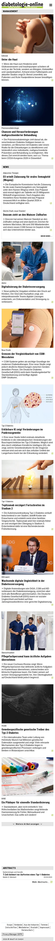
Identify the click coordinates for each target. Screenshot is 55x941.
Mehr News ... (46, 236)
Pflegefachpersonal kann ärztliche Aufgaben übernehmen (26, 658)
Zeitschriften (11, 927)
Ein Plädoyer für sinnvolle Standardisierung (26, 802)
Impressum (44, 927)
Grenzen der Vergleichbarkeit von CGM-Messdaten (23, 355)
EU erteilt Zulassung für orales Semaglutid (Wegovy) (26, 178)
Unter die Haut (9, 59)
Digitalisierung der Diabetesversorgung (23, 286)
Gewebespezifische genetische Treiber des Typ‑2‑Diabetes (25, 731)
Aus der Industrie (31, 925)
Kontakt (34, 927)
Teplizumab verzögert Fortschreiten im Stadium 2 (23, 507)
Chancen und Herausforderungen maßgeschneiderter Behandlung (20, 133)
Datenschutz (27, 930)
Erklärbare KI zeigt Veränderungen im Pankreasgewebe (22, 431)
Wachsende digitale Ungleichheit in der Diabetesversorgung (23, 582)
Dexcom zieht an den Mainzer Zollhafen (25, 214)
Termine (44, 925)
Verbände (18, 925)
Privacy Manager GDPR (12, 934)
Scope (9, 925)
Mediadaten (24, 927)
